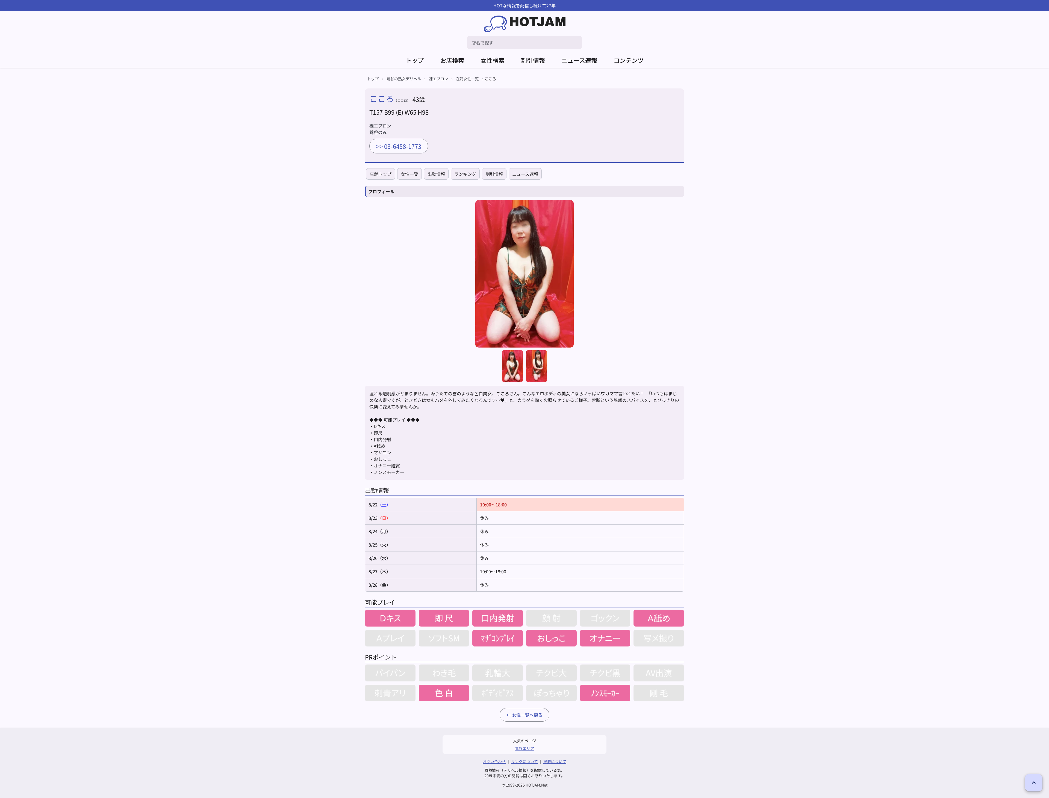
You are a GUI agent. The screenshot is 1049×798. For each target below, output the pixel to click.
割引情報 (533, 60)
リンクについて (524, 761)
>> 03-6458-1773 (398, 146)
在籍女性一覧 (467, 78)
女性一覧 (409, 174)
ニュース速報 (579, 60)
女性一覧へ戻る (527, 714)
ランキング (465, 174)
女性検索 (493, 60)
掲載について (554, 761)
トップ (415, 60)
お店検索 (452, 60)
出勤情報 (436, 174)
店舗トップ (380, 174)
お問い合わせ (494, 761)
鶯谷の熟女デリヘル (404, 78)
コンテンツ (629, 60)
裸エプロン (438, 78)
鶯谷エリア (524, 748)
